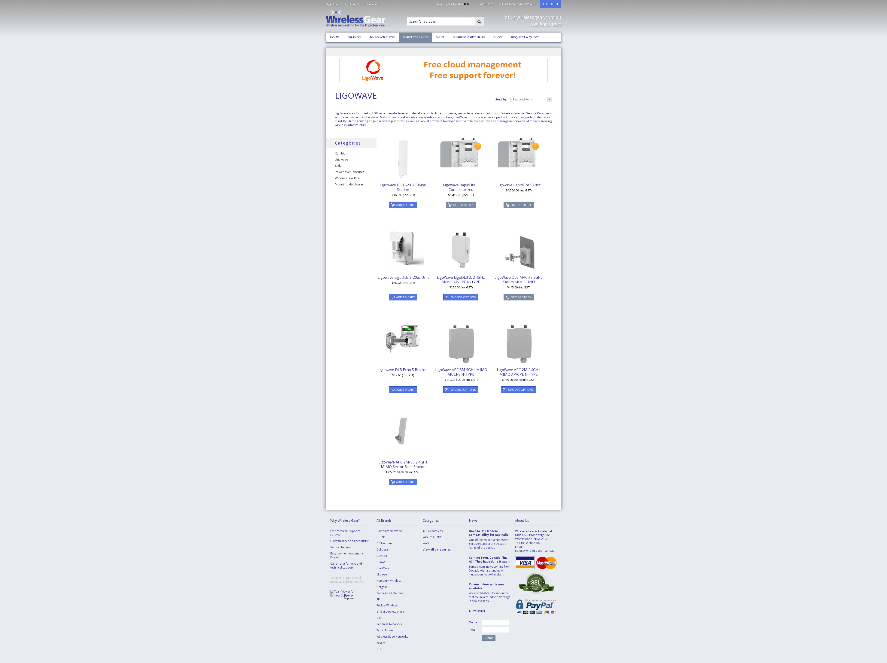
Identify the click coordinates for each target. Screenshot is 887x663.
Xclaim (381, 643)
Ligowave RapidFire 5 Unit (519, 185)
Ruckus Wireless (387, 605)
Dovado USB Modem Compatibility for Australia (489, 533)
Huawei (381, 562)
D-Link (381, 537)
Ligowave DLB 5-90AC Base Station (403, 187)
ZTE (379, 649)
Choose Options (463, 297)
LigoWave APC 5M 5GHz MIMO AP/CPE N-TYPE (461, 372)
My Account (333, 4)
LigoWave (383, 568)
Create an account (368, 4)
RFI (378, 599)
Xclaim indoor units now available (486, 586)
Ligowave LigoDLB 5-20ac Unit (403, 277)
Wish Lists (486, 4)
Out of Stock (463, 205)
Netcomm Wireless (389, 581)
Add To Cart (405, 205)
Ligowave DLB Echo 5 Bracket (403, 369)
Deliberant (383, 549)
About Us (522, 520)
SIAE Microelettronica (390, 612)
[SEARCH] (479, 22)
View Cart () (520, 4)
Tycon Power (385, 630)
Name (473, 622)
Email (472, 630)
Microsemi (383, 574)
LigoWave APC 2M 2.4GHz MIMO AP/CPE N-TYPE (518, 372)
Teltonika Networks (389, 624)
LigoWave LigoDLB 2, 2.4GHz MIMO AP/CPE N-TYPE (461, 280)
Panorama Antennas (390, 593)
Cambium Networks (389, 531)
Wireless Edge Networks (392, 637)
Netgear (382, 587)
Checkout (550, 4)
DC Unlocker (385, 543)
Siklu (379, 618)
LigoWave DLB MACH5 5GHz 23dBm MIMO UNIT (519, 280)
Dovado (382, 556)
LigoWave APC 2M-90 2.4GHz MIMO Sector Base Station (403, 464)
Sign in (348, 4)
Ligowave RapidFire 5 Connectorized (461, 187)
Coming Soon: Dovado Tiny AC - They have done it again (489, 559)
